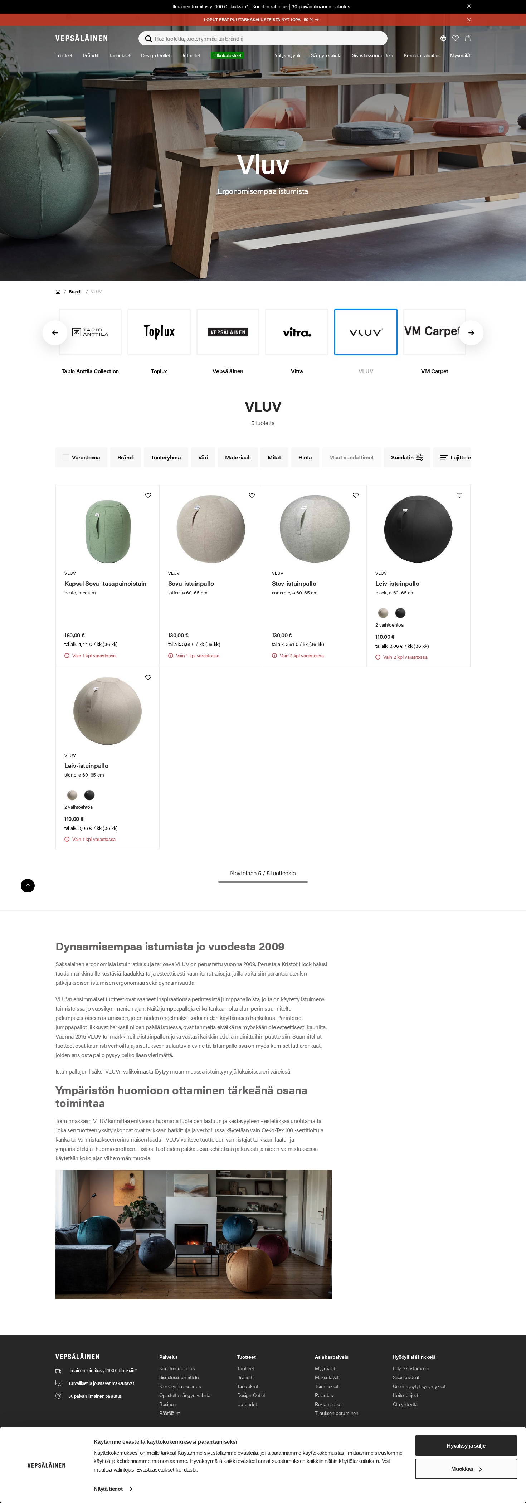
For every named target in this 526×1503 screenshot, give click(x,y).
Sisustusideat (406, 1377)
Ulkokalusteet (227, 55)
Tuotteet (245, 1368)
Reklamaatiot (328, 1403)
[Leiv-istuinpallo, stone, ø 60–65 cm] (383, 613)
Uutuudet (247, 1403)
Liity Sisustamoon (411, 1368)
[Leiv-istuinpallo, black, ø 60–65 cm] (400, 613)
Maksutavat (327, 1377)
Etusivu (58, 291)
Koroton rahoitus (270, 6)
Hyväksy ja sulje (466, 1446)
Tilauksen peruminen (337, 1412)
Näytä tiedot (108, 1489)
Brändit (75, 291)
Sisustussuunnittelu (179, 1377)
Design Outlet (251, 1395)
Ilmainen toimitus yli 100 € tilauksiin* (210, 6)
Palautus (324, 1395)
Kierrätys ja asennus (179, 1386)
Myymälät (325, 1368)
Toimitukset (327, 1386)
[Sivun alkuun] (28, 885)
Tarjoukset (247, 1386)
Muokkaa (462, 1469)
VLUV (96, 291)
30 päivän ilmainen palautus (321, 6)
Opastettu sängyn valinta (184, 1395)
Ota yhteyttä (405, 1403)
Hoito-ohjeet (406, 1395)
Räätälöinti (170, 1412)
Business (168, 1403)
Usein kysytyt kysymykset (419, 1386)
